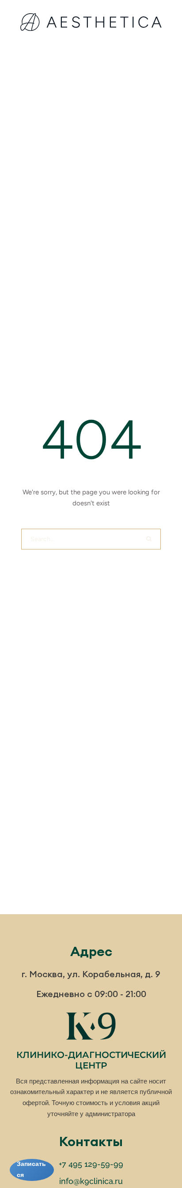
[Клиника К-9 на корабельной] (91, 24)
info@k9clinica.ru (91, 1181)
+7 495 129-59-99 (91, 1164)
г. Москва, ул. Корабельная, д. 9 (91, 973)
